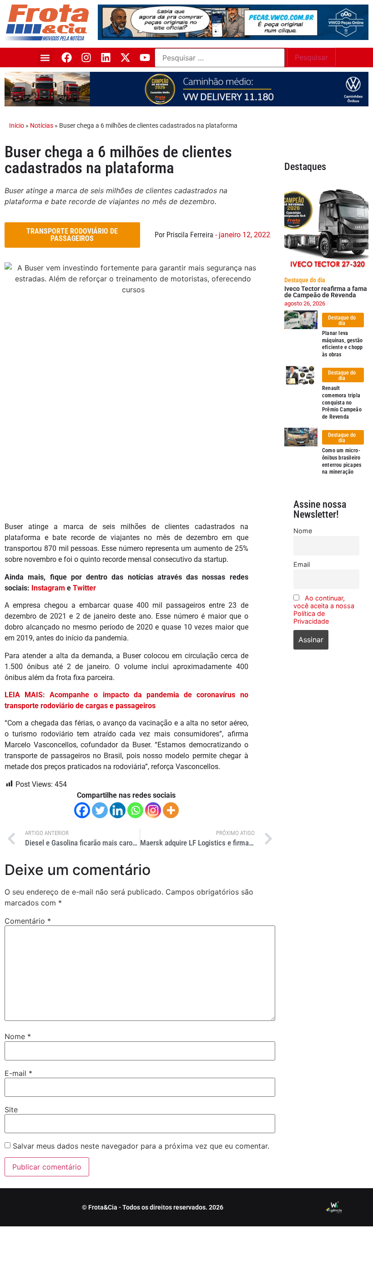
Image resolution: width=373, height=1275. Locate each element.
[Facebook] (66, 57)
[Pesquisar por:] (220, 57)
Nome (18, 1036)
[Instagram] (86, 57)
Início (16, 125)
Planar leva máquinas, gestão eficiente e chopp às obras (342, 344)
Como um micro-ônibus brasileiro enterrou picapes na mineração (341, 461)
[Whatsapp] (135, 810)
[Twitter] (100, 810)
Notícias (41, 125)
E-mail (18, 1073)
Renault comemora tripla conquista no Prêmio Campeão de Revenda (342, 402)
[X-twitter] (125, 57)
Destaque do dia (304, 280)
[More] (171, 810)
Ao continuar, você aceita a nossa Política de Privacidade (323, 609)
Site (11, 1109)
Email (301, 564)
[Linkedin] (106, 57)
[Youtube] (145, 57)
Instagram (48, 588)
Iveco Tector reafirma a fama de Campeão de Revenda (325, 292)
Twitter (84, 588)
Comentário (28, 921)
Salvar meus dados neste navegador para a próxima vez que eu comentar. (141, 1146)
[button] (44, 57)
